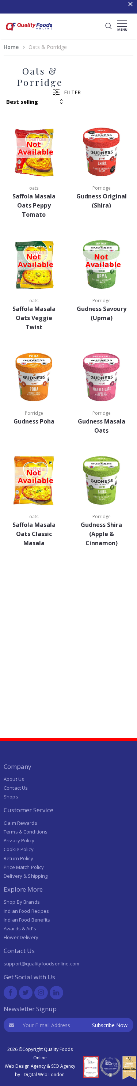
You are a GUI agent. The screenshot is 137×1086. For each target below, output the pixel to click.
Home (11, 46)
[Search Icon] (108, 26)
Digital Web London (44, 1074)
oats (33, 188)
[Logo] (29, 32)
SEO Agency (63, 1066)
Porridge (101, 188)
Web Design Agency (25, 1066)
